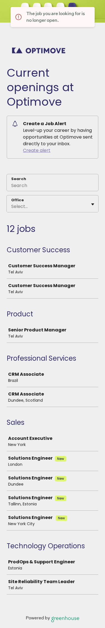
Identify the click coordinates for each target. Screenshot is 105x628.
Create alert (36, 150)
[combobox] (11, 206)
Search (18, 178)
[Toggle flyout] (92, 204)
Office (17, 200)
